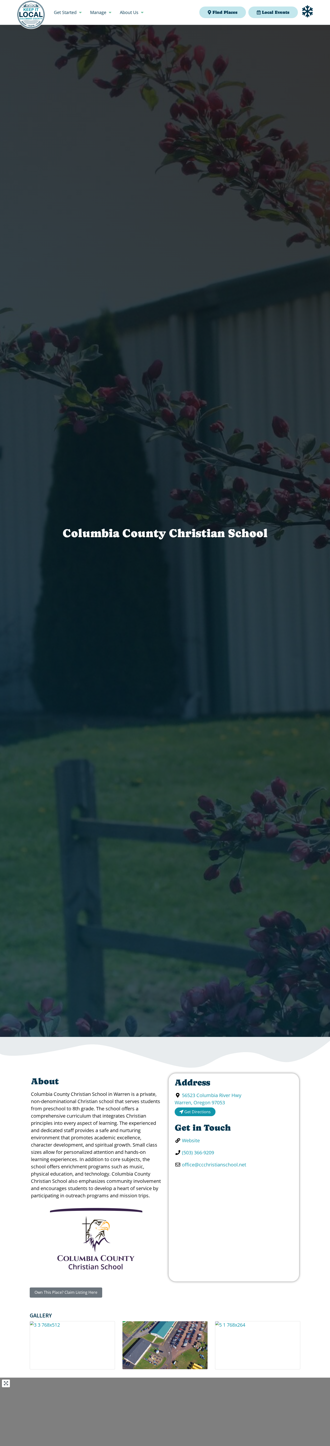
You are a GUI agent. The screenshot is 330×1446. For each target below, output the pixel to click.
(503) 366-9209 (198, 1152)
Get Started (65, 12)
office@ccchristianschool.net (214, 1164)
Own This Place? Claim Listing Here (66, 1292)
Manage (98, 12)
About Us (129, 12)
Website (191, 1140)
